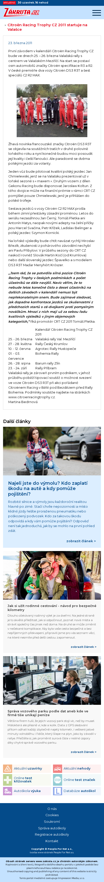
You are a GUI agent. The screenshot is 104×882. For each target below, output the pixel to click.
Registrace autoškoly (52, 834)
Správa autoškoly (52, 828)
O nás (52, 809)
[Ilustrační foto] (52, 111)
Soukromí (52, 822)
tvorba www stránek (41, 852)
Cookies (52, 815)
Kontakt (51, 841)
